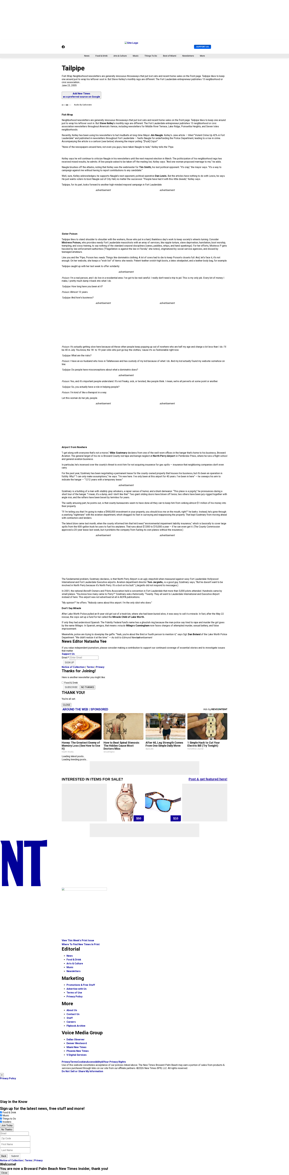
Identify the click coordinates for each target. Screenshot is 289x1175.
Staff (70, 1018)
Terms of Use (74, 992)
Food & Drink (101, 56)
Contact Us (73, 1014)
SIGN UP (69, 662)
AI (102, 1061)
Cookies (82, 1061)
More (202, 56)
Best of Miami (169, 56)
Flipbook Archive (76, 1025)
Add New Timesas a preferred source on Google (81, 95)
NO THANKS (87, 687)
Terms (90, 667)
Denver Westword (77, 1043)
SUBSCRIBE (71, 687)
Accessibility (94, 1061)
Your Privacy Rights (115, 1061)
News (86, 56)
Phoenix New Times (78, 1051)
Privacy (100, 667)
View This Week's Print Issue (78, 940)
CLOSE (66, 704)
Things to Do (9, 1118)
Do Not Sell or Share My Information (82, 1071)
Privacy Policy (74, 996)
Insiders (7, 1121)
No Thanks (6, 1129)
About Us (72, 1010)
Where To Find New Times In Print (81, 944)
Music (135, 56)
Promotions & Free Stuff (81, 984)
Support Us (202, 47)
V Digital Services (77, 1054)
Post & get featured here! (208, 779)
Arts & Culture (120, 56)
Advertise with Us (77, 988)
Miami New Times (76, 1047)
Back (3, 1156)
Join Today (7, 1125)
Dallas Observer (76, 1039)
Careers (71, 1021)
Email (65, 657)
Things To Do (150, 56)
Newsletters (188, 56)
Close (4, 1172)
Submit (15, 1156)
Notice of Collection (73, 667)
